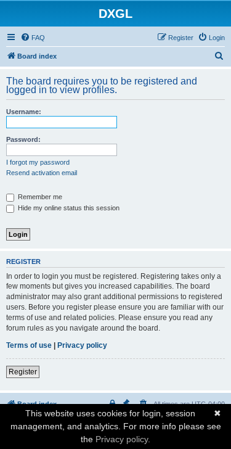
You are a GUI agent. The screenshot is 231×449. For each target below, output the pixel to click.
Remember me (39, 196)
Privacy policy (82, 345)
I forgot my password (38, 162)
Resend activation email (41, 172)
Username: (23, 111)
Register (23, 372)
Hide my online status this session (68, 208)
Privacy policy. (122, 439)
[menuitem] (32, 37)
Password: (23, 139)
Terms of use (29, 345)
